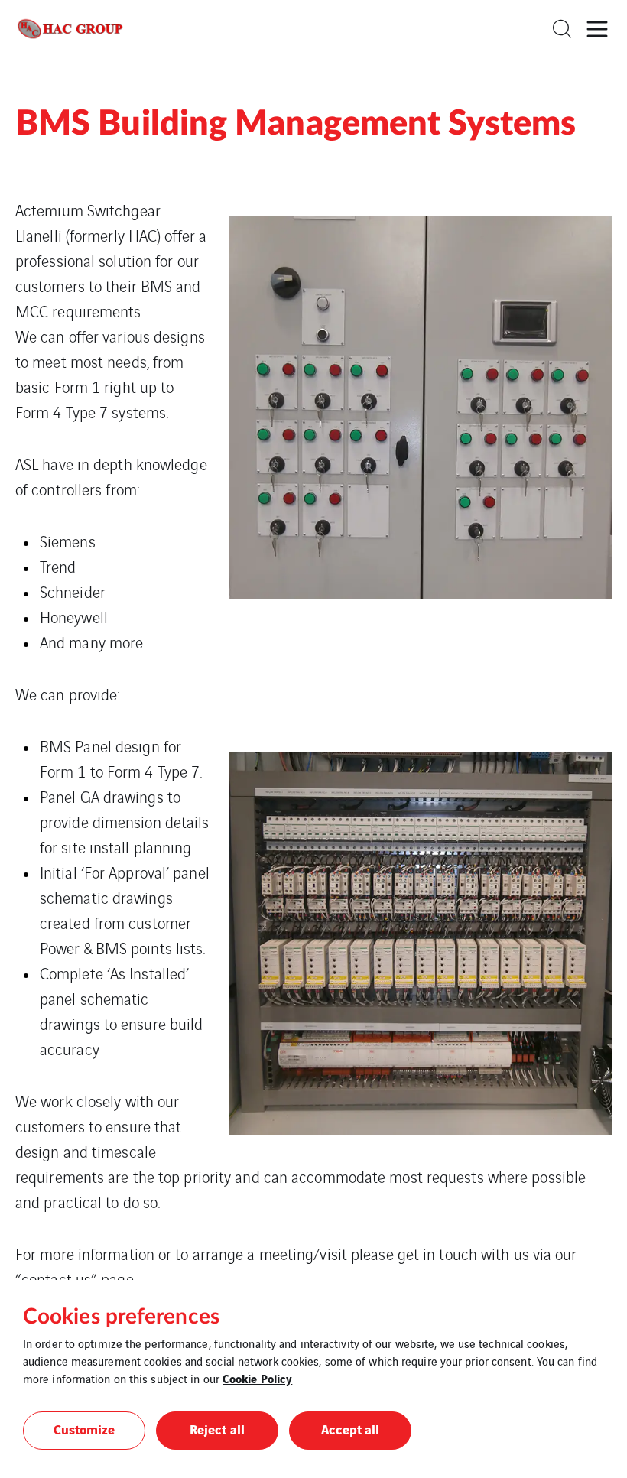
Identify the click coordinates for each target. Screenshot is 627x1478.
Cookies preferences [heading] (121, 1316)
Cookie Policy (257, 1377)
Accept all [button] (350, 1428)
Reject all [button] (217, 1428)
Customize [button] (84, 1428)
